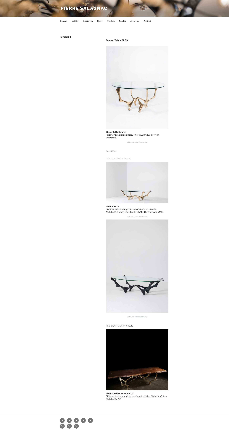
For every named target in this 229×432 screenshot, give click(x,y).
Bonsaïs (63, 21)
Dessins (122, 21)
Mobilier (75, 21)
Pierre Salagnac (84, 8)
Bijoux (99, 21)
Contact (147, 21)
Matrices (111, 21)
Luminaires (88, 21)
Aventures (134, 21)
